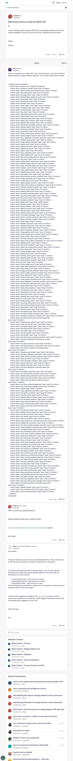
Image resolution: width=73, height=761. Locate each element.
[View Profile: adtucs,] (10, 697)
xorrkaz (15, 68)
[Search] (53, 3)
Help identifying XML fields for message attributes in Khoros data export (37, 695)
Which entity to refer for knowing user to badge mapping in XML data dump (38, 709)
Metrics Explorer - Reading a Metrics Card (26, 649)
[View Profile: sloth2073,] (10, 746)
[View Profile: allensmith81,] (10, 753)
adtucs (24, 698)
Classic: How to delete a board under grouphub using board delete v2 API (38, 681)
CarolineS (25, 726)
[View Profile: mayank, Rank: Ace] (10, 507)
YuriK (14, 546)
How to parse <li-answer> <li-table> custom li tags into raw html (35, 716)
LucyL (22, 645)
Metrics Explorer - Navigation (21, 654)
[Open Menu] (66, 7)
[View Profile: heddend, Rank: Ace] (10, 16)
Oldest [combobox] (64, 63)
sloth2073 (25, 747)
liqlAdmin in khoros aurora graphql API (26, 738)
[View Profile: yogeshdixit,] (10, 739)
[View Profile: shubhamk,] (10, 690)
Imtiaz (23, 684)
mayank (15, 505)
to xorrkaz (23, 505)
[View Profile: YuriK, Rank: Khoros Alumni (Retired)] (10, 547)
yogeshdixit (25, 740)
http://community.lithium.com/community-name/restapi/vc (27, 528)
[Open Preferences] (3, 758)
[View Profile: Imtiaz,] (10, 683)
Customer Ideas (42, 596)
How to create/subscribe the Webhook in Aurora (29, 688)
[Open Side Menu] (7, 2)
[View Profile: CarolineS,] (10, 724)
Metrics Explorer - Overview (21, 643)
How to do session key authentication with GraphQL (31, 745)
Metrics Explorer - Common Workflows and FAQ (28, 665)
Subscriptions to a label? (21, 730)
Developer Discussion (13, 7)
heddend (16, 15)
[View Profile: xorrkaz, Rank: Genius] (10, 69)
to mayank (33, 546)
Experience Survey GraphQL (22, 752)
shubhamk (25, 691)
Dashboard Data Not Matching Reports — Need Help (31, 759)
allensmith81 (26, 754)
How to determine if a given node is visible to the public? (32, 723)
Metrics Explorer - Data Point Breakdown (25, 660)
